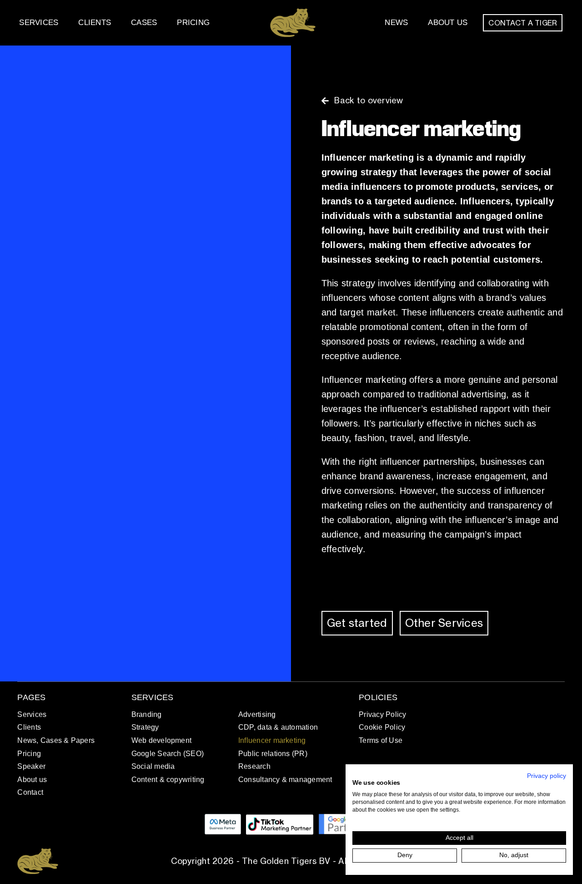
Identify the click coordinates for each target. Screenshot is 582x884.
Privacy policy (546, 775)
